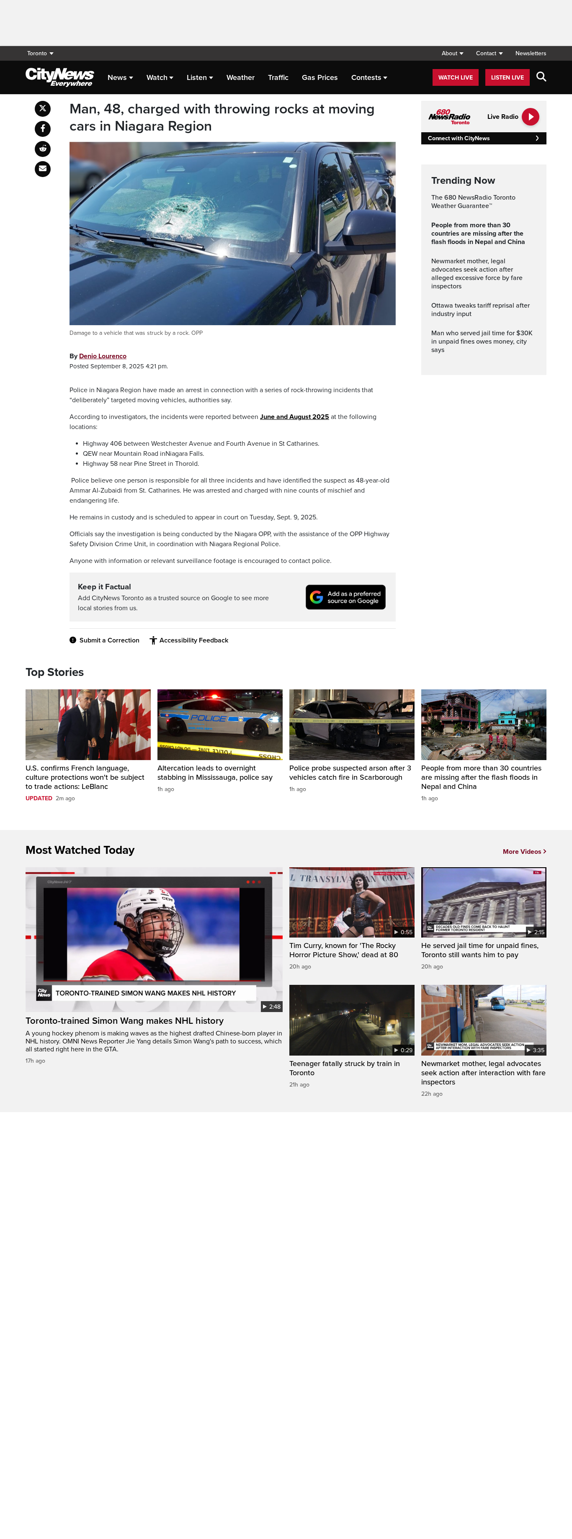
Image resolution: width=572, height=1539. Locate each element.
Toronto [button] (37, 53)
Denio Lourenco (102, 356)
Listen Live (507, 77)
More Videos (522, 852)
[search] (541, 77)
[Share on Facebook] (43, 129)
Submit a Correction (109, 640)
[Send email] (43, 169)
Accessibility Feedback (194, 640)
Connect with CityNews (459, 138)
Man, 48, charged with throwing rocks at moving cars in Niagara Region (222, 118)
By (98, 356)
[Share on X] (43, 109)
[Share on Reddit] (43, 149)
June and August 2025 (294, 417)
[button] (452, 53)
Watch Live (455, 77)
